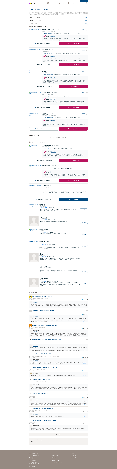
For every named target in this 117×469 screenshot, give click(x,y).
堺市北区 (45, 268)
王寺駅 (49, 256)
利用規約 (54, 457)
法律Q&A (32, 457)
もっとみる (58, 434)
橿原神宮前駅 (50, 281)
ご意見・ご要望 (55, 455)
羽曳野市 (45, 219)
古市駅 (50, 219)
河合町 (45, 244)
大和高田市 (46, 232)
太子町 (45, 33)
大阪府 (45, 148)
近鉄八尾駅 (54, 148)
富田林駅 (51, 207)
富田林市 (45, 207)
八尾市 (48, 148)
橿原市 (45, 281)
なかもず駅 (51, 268)
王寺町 (45, 256)
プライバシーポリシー (56, 458)
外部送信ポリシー (55, 460)
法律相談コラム (34, 458)
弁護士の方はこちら (83, 0)
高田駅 (51, 232)
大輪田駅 (50, 244)
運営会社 (74, 455)
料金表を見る (53, 36)
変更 (86, 17)
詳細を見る (84, 209)
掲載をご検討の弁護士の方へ (57, 462)
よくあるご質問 (34, 462)
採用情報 (74, 457)
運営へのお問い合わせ (35, 463)
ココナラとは (33, 460)
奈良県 (42, 232)
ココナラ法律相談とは (35, 455)
